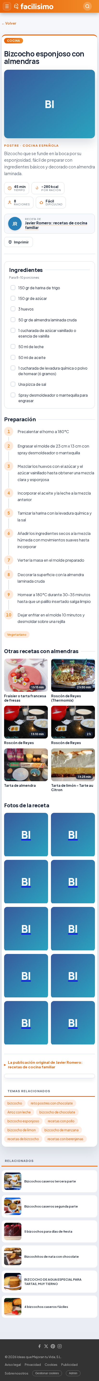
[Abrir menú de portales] (7, 6)
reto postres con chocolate (52, 1103)
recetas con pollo (61, 1121)
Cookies (51, 1365)
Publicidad (69, 1365)
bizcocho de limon (21, 1130)
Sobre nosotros (16, 1373)
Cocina (13, 40)
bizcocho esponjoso (23, 1121)
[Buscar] (87, 6)
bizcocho (14, 1103)
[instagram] (59, 1346)
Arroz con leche (19, 1112)
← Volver (8, 23)
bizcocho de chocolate (57, 1112)
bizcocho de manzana (61, 1130)
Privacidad (33, 1365)
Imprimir (21, 242)
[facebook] (39, 1346)
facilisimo (36, 6)
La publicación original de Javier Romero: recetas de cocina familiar (45, 1064)
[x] (46, 1346)
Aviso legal (13, 1365)
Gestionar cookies (47, 1373)
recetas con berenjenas (65, 1139)
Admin (73, 1373)
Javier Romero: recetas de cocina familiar (56, 225)
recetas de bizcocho (23, 1139)
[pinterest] (53, 1346)
